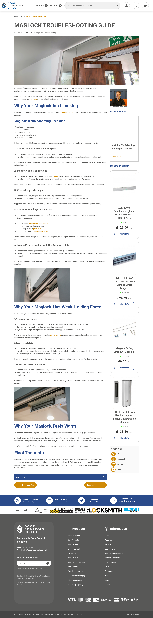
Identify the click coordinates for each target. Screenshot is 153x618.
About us (108, 540)
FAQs (107, 567)
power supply (55, 335)
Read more (116, 157)
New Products (73, 540)
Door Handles (73, 567)
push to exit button (40, 229)
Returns (108, 544)
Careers (108, 585)
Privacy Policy (110, 562)
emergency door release (38, 223)
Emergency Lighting (75, 585)
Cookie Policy (110, 549)
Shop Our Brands (74, 535)
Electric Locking (50, 33)
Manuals (108, 580)
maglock (33, 99)
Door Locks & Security (76, 562)
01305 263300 (29, 547)
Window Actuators (75, 580)
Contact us (109, 571)
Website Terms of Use (114, 553)
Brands (54, 5)
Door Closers (73, 544)
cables (55, 176)
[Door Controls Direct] (14, 5)
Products (39, 5)
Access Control (74, 549)
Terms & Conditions (112, 558)
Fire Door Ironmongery (76, 576)
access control (67, 112)
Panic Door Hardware (76, 571)
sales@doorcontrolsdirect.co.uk (34, 550)
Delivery (108, 535)
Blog (106, 576)
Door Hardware (73, 558)
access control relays (39, 231)
